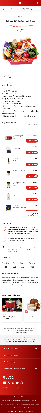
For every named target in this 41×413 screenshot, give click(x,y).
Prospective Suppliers (20, 407)
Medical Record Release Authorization (27, 404)
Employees (8, 407)
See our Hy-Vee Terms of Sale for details (20, 341)
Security (34, 400)
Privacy (23, 397)
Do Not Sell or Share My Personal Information (16, 400)
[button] (14, 25)
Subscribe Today (20, 332)
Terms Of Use (5, 404)
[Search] (33, 3)
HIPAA (12, 404)
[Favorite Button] (4, 77)
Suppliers (31, 407)
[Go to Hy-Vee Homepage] (20, 3)
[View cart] (37, 3)
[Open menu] (3, 3)
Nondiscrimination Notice (16, 411)
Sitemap (16, 397)
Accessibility (29, 411)
